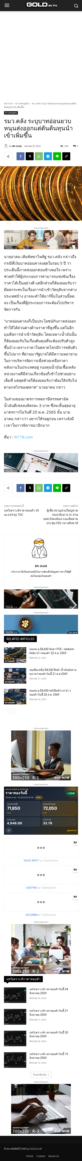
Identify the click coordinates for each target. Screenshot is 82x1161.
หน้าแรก (8, 103)
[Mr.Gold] (6, 146)
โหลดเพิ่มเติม (40, 1074)
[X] (30, 156)
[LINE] (57, 156)
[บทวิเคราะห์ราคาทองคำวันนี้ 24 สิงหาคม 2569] (15, 995)
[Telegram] (48, 156)
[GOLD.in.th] (41, 4)
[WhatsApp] (39, 156)
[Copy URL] (66, 156)
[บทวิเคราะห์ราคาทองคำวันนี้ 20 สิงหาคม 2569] (15, 1038)
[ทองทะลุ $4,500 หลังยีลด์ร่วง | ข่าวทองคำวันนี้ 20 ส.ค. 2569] (15, 696)
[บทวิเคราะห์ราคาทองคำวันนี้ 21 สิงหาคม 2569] (15, 1016)
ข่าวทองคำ (10, 661)
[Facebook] (20, 156)
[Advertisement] (41, 54)
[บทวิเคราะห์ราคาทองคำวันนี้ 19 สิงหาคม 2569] (15, 1060)
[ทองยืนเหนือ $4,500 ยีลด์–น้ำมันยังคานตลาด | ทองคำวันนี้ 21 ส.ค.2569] (15, 676)
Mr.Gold (17, 146)
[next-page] (12, 711)
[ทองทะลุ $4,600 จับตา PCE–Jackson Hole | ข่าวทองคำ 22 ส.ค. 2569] (15, 655)
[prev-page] (6, 711)
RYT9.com (23, 437)
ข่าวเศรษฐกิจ (22, 103)
